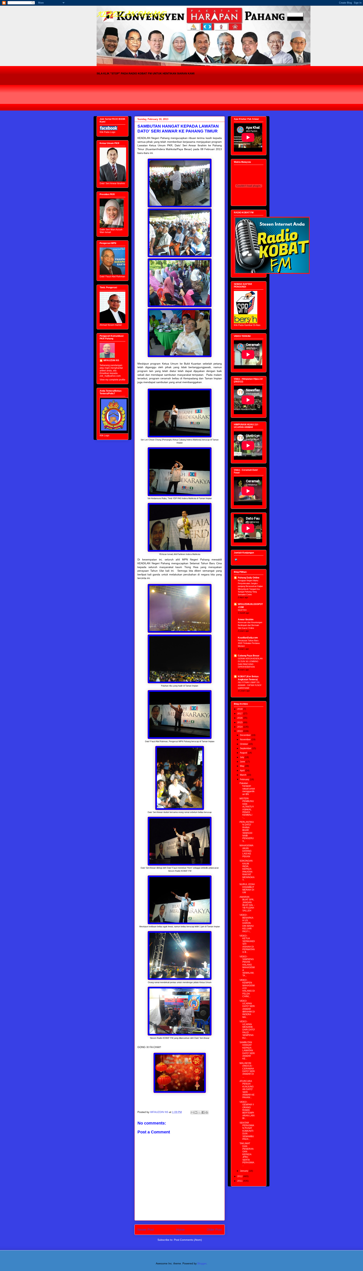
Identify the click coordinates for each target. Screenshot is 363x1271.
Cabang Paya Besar (248, 655)
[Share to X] (199, 1112)
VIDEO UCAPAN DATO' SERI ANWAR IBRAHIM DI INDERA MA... (247, 1009)
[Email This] (192, 1112)
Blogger (201, 1263)
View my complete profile (112, 379)
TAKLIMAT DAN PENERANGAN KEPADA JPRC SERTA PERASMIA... (247, 1154)
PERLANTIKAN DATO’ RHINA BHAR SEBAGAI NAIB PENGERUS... (247, 831)
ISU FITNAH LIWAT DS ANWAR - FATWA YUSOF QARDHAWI (250, 685)
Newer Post (145, 1229)
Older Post (214, 1229)
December (245, 735)
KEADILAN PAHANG (131, 15)
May (242, 766)
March (243, 775)
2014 (240, 727)
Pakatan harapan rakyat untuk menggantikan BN (247, 789)
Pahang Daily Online (248, 577)
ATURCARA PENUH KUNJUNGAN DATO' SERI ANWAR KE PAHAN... (247, 1089)
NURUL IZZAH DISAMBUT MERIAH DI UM (247, 888)
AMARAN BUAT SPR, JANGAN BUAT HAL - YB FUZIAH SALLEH (247, 904)
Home (180, 1229)
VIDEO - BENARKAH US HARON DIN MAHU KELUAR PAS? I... (247, 923)
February (245, 779)
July (242, 757)
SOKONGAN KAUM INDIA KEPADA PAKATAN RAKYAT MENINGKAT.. (247, 870)
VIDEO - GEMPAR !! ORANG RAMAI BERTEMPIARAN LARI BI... (247, 1110)
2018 (240, 709)
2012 (240, 1176)
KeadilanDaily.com (248, 637)
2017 (240, 713)
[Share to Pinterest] (207, 1112)
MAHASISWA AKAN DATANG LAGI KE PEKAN (246, 851)
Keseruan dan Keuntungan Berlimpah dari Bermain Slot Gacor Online (250, 625)
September (246, 748)
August (244, 752)
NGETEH (242, 610)
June (243, 761)
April (242, 770)
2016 (240, 718)
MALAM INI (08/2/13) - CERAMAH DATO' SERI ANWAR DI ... (247, 1070)
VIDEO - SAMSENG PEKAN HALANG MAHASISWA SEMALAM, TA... (247, 966)
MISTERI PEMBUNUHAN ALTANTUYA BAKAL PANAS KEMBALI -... (247, 808)
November (245, 739)
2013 (240, 731)
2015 (240, 722)
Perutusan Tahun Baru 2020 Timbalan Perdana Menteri (249, 643)
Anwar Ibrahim (246, 619)
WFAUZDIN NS (111, 360)
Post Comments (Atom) (188, 1239)
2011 (240, 1181)
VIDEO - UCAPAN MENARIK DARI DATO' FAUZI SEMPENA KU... (247, 1029)
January (244, 1171)
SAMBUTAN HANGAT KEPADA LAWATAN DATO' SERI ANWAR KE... (247, 1050)
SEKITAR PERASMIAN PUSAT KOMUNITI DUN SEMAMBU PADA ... (247, 1130)
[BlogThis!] (196, 1112)
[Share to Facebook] (203, 1112)
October (244, 744)
